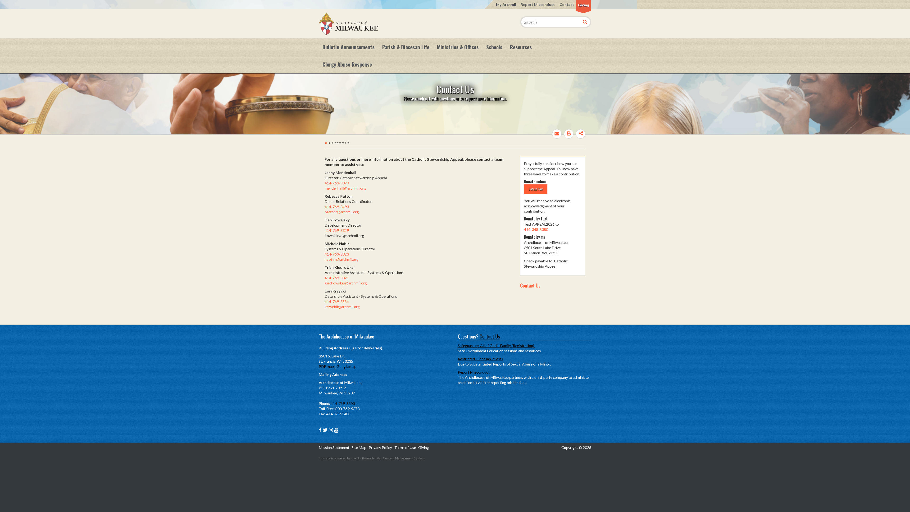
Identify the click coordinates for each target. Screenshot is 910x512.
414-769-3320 (337, 183)
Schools (494, 47)
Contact (567, 4)
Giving (583, 5)
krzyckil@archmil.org (342, 306)
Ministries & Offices (458, 47)
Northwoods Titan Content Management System (390, 458)
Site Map (359, 447)
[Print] (568, 134)
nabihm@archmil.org (342, 259)
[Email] (557, 134)
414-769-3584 (337, 301)
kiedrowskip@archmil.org (346, 283)
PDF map (327, 366)
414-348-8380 (536, 229)
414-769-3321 (337, 277)
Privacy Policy (380, 447)
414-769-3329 (337, 230)
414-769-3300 (343, 403)
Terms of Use (405, 447)
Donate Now (536, 189)
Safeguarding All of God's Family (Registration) (496, 345)
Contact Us (530, 285)
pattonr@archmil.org (342, 212)
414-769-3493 (337, 206)
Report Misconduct (538, 4)
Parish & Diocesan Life (405, 47)
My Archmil (506, 4)
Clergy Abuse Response (347, 64)
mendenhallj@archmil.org (345, 188)
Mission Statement (334, 447)
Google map (346, 366)
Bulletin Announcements (349, 47)
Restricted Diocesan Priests (480, 359)
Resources (521, 47)
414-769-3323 (337, 254)
